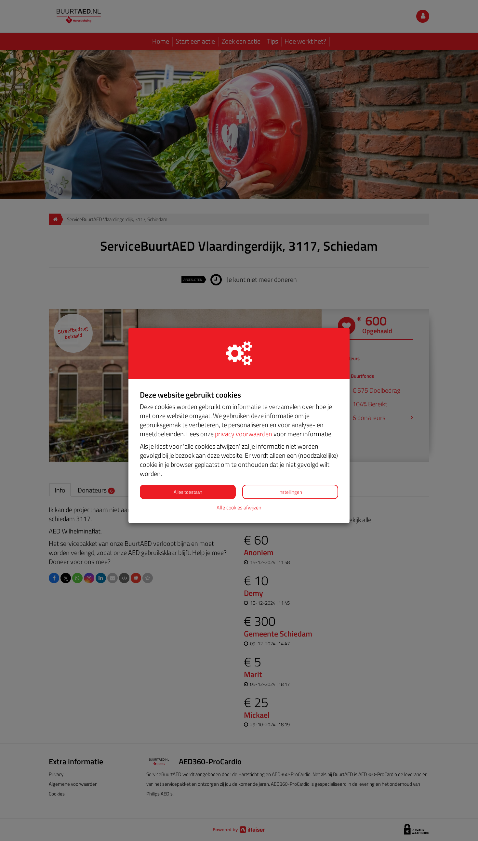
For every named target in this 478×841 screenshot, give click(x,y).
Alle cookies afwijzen (239, 507)
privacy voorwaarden (243, 434)
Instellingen (290, 492)
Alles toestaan (188, 492)
